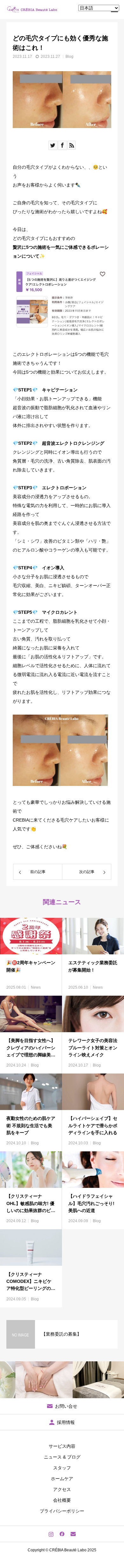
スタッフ (62, 1467)
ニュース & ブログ (62, 1457)
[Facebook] (62, 1534)
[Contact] (73, 1534)
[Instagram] (51, 1534)
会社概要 (62, 1500)
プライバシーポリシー (62, 1511)
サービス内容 (62, 1446)
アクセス (62, 1489)
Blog (69, 56)
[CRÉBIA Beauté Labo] (32, 9)
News (36, 987)
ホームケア (62, 1478)
